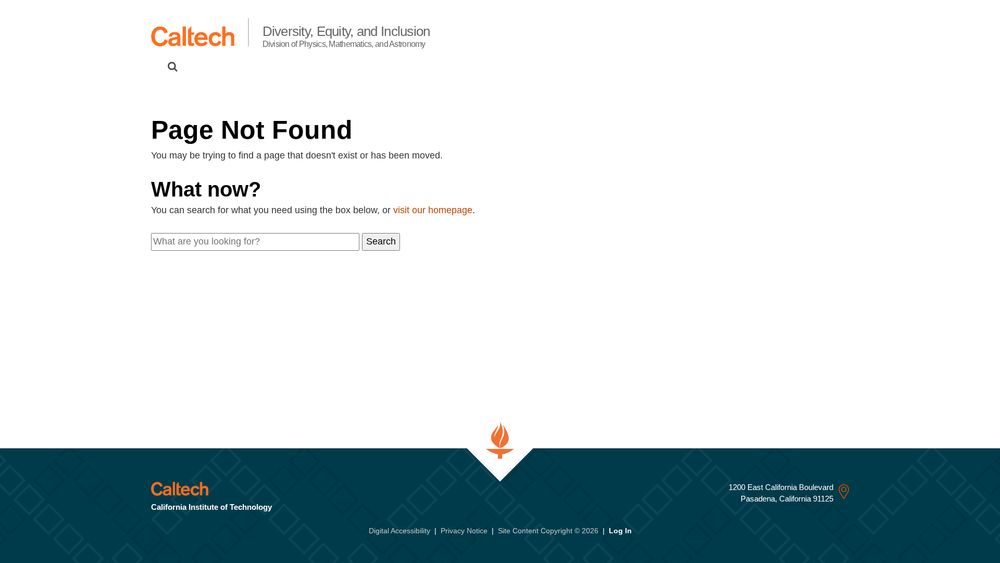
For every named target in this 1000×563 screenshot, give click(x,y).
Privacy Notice (464, 531)
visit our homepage (432, 210)
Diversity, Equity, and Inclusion (346, 35)
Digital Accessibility (399, 531)
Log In (620, 531)
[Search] (173, 67)
